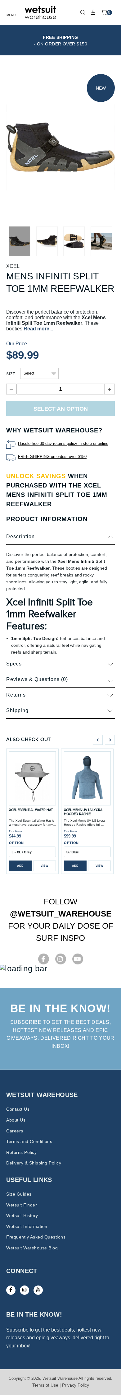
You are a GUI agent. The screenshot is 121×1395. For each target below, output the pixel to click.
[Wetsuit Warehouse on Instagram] (24, 1290)
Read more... (38, 328)
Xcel (13, 266)
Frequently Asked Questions (35, 1236)
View (44, 865)
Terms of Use (45, 1385)
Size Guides (19, 1194)
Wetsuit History (22, 1215)
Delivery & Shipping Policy (33, 1162)
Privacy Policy (75, 1385)
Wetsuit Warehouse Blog (32, 1247)
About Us (15, 1119)
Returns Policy (21, 1152)
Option (16, 843)
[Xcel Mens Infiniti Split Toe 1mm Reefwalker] (60, 146)
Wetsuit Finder (21, 1204)
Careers (14, 1130)
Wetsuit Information (26, 1226)
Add (20, 865)
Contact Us (17, 1109)
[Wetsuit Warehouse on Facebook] (11, 1290)
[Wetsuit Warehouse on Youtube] (38, 1290)
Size (11, 374)
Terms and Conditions (29, 1141)
